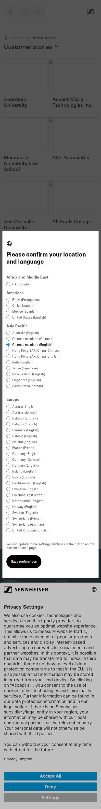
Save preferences (24, 561)
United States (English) (29, 317)
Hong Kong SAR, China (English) (36, 356)
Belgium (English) (25, 418)
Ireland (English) (24, 471)
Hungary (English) (25, 465)
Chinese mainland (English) (32, 345)
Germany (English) (25, 454)
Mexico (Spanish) (25, 311)
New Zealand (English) (28, 374)
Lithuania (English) (25, 489)
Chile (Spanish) (23, 305)
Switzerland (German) (28, 524)
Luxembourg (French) (27, 495)
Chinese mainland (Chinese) (32, 339)
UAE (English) (22, 284)
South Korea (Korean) (27, 386)
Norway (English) (24, 507)
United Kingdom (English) (31, 530)
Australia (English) (25, 333)
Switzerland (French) (27, 518)
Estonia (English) (24, 436)
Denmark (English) (25, 430)
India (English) (22, 362)
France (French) (23, 448)
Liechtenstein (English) (29, 483)
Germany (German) (26, 459)
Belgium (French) (24, 424)
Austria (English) (24, 406)
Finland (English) (24, 442)
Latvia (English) (23, 477)
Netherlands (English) (28, 501)
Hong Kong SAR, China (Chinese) (36, 350)
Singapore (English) (26, 380)
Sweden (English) (25, 513)
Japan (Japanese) (25, 368)
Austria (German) (24, 412)
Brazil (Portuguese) (26, 300)
